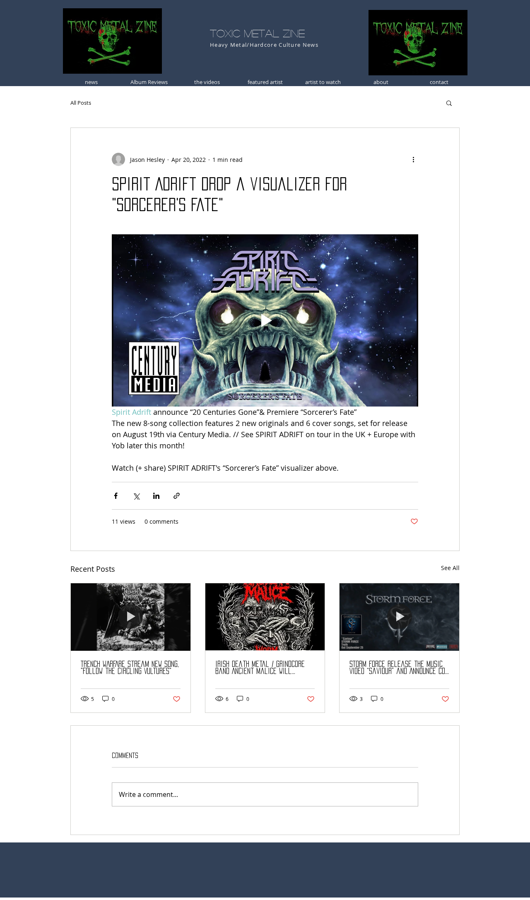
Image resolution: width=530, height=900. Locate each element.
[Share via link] (177, 496)
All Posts (80, 102)
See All (450, 568)
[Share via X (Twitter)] (136, 496)
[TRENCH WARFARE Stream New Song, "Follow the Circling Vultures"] (130, 616)
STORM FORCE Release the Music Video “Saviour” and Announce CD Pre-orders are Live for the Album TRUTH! (397, 668)
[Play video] (265, 320)
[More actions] (413, 159)
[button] (449, 102)
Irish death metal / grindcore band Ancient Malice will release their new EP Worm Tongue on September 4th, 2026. (261, 668)
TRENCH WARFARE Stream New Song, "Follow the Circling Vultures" (130, 667)
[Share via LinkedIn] (156, 496)
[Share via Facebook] (116, 496)
